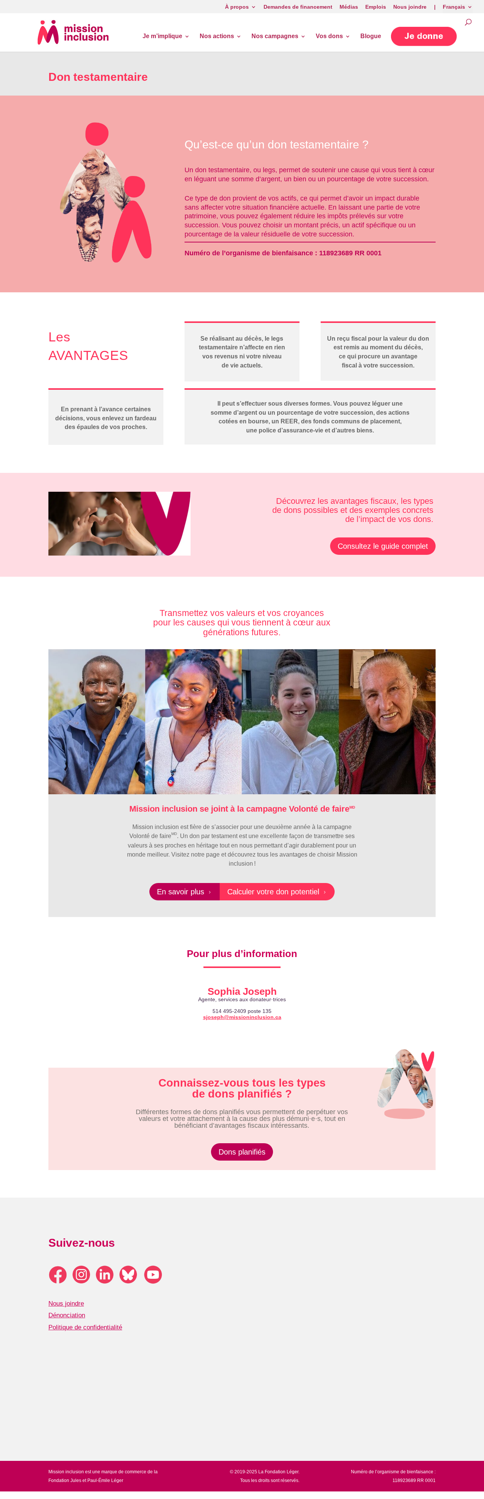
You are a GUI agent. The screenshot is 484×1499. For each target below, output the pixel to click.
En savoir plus (184, 892)
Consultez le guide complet (383, 546)
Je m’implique (162, 36)
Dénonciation (66, 1315)
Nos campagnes (274, 36)
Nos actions (217, 36)
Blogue (370, 36)
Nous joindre (66, 1303)
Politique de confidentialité (85, 1327)
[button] (424, 36)
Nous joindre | (414, 7)
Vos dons (329, 36)
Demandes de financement (298, 7)
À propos (237, 7)
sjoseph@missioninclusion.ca (242, 1017)
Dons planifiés (242, 1152)
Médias (349, 7)
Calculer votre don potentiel (277, 892)
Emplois (375, 7)
